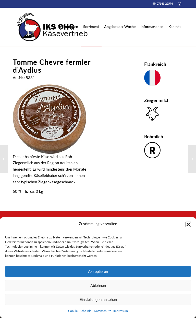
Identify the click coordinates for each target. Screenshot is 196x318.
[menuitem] (68, 27)
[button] (188, 224)
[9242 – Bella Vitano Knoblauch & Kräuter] (192, 159)
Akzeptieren (98, 271)
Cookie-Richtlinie (79, 310)
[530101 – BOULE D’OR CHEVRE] (4, 159)
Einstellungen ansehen (98, 299)
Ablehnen (98, 285)
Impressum (120, 310)
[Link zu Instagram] (179, 4)
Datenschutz (102, 310)
